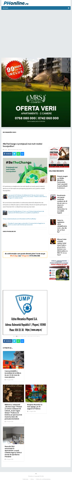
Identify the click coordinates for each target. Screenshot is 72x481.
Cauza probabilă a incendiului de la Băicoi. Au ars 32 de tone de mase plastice (13, 374)
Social (5, 149)
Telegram (25, 256)
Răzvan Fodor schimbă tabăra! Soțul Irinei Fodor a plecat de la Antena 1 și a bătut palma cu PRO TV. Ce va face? (62, 247)
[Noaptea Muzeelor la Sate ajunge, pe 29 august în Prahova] (36, 393)
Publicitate (25, 479)
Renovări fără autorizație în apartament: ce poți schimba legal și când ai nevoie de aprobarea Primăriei (13, 451)
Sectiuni (5, 8)
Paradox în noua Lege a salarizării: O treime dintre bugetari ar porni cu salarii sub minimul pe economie (26, 224)
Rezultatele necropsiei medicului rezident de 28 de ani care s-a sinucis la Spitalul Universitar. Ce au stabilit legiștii (62, 204)
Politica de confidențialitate (43, 479)
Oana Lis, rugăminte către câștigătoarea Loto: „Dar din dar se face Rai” (62, 226)
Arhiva (32, 479)
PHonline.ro (31, 476)
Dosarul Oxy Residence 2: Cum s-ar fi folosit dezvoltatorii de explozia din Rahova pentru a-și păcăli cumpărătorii (26, 212)
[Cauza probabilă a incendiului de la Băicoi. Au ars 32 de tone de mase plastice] (13, 360)
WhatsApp (14, 256)
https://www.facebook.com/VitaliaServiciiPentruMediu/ (19, 219)
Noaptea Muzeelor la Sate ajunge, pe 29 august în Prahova (34, 407)
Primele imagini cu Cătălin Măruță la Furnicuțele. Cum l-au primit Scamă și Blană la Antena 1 (62, 182)
